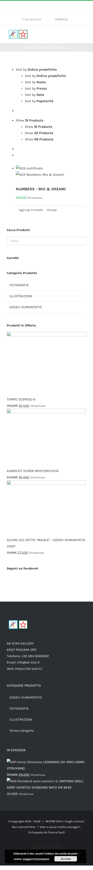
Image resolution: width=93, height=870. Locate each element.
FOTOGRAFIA (19, 285)
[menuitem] (33, 19)
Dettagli (51, 209)
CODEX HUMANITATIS (25, 307)
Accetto (66, 859)
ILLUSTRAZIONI (20, 296)
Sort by (45, 76)
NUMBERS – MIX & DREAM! (41, 189)
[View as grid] (17, 149)
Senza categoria (21, 730)
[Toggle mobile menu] (84, 34)
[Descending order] (17, 111)
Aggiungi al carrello (31, 209)
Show (38, 127)
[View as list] (17, 155)
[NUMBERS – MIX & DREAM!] (51, 174)
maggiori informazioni (36, 859)
